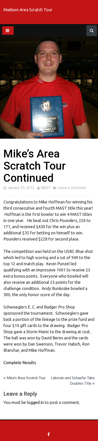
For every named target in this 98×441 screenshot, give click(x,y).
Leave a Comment (71, 188)
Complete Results (19, 362)
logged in (35, 402)
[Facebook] (49, 434)
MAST (46, 188)
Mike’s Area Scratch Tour (26, 378)
